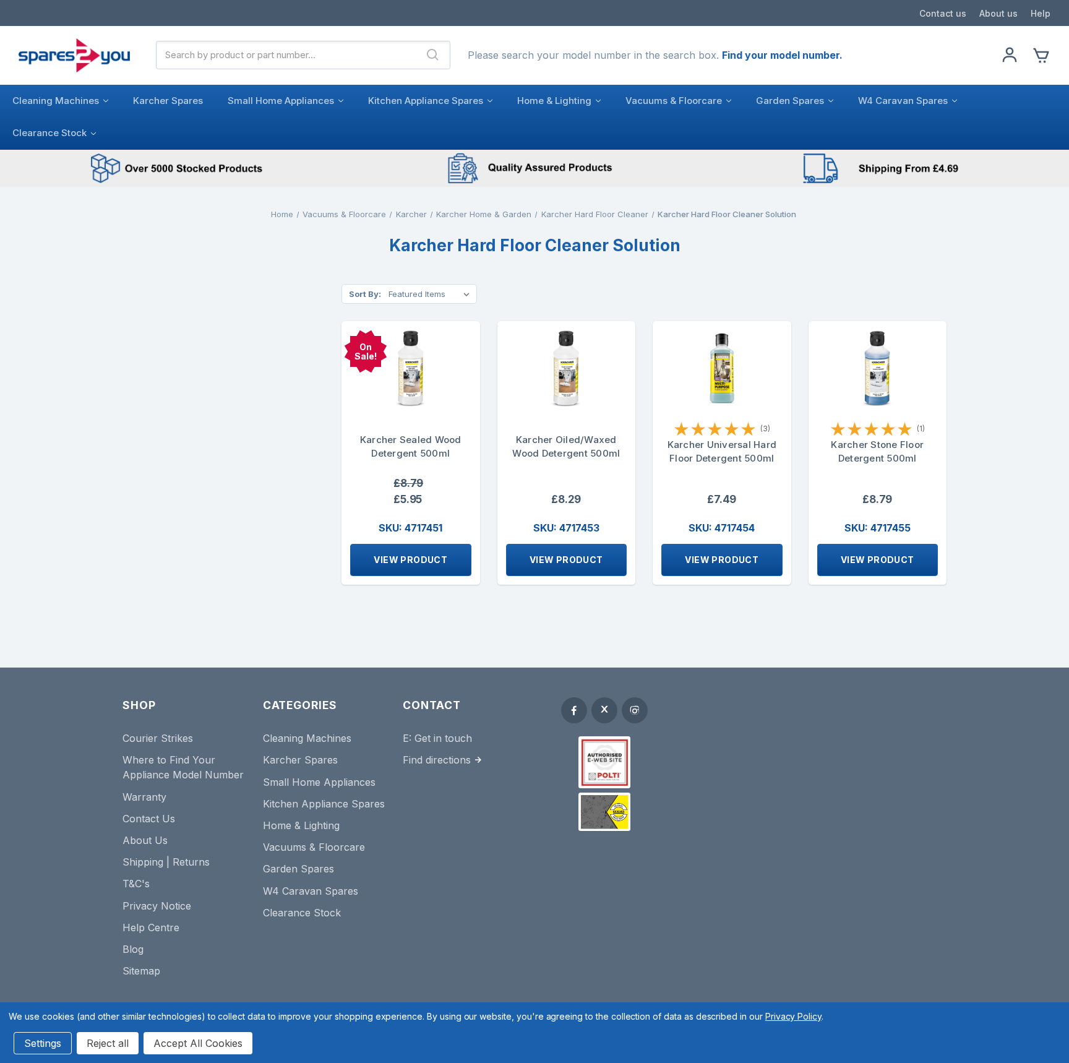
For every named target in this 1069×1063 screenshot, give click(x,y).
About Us (145, 840)
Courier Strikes (157, 738)
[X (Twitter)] (604, 710)
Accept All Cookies (198, 1043)
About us (998, 13)
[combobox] (286, 55)
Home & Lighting (554, 100)
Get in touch (443, 738)
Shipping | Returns (166, 862)
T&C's (136, 883)
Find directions (437, 760)
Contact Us (148, 818)
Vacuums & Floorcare (673, 100)
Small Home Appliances (281, 100)
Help (1040, 13)
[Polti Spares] (604, 762)
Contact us (942, 13)
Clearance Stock (49, 133)
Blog (133, 949)
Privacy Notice (156, 906)
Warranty (144, 797)
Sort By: (365, 294)
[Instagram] (635, 710)
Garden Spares (790, 100)
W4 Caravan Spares (903, 100)
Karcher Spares (168, 100)
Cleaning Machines (55, 100)
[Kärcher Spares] (604, 812)
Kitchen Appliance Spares (425, 100)
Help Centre (150, 927)
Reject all (108, 1043)
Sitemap (141, 971)
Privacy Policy (793, 1016)
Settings (42, 1043)
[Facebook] (574, 710)
